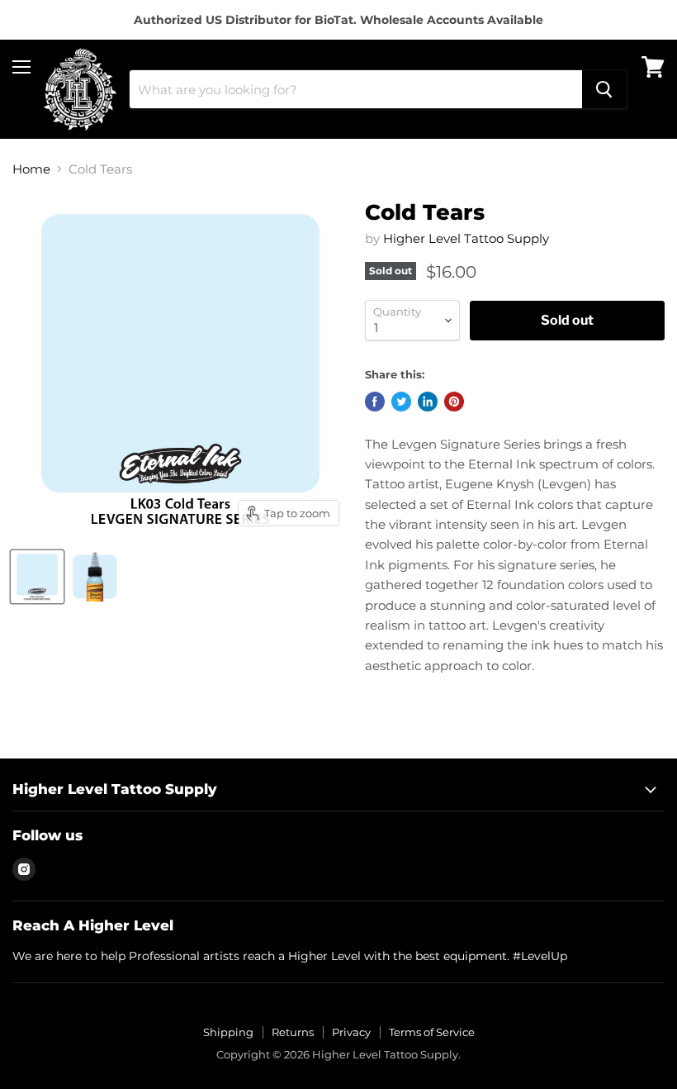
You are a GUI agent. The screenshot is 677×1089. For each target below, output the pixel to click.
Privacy (351, 1032)
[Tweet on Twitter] (401, 401)
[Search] (604, 89)
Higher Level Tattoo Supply (466, 238)
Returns (293, 1032)
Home (31, 169)
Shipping (228, 1032)
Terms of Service (432, 1032)
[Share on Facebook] (375, 401)
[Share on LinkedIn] (428, 401)
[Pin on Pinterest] (454, 401)
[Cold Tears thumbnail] (37, 576)
